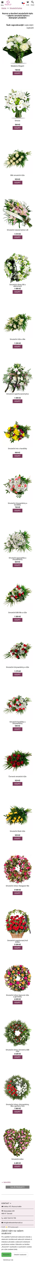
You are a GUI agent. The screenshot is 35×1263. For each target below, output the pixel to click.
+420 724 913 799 (9, 1218)
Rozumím (6, 1255)
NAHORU (7, 1182)
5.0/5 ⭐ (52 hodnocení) (9, 1227)
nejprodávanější (17, 25)
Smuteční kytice (16, 8)
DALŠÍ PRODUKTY (17, 1187)
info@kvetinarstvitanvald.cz (12, 1223)
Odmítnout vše (8, 1260)
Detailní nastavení (20, 1255)
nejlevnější (29, 25)
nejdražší (30, 28)
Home (3, 8)
